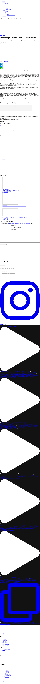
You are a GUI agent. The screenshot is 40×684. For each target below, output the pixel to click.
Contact (3, 634)
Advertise (4, 633)
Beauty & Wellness (8, 9)
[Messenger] (20, 66)
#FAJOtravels (7, 6)
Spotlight (6, 3)
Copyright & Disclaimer (11, 15)
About (3, 10)
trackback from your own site (14, 223)
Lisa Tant (10, 90)
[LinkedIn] (20, 64)
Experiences (7, 5)
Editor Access (4, 640)
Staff (5, 12)
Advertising (4, 16)
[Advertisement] (20, 27)
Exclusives (4, 639)
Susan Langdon (9, 72)
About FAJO (7, 11)
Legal (5, 13)
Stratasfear (6, 626)
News (4, 35)
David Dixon (14, 90)
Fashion (6, 7)
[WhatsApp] (20, 68)
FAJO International (8, 8)
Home (3, 1)
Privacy (8, 14)
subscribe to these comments (25, 223)
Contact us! (2, 265)
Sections (3, 2)
